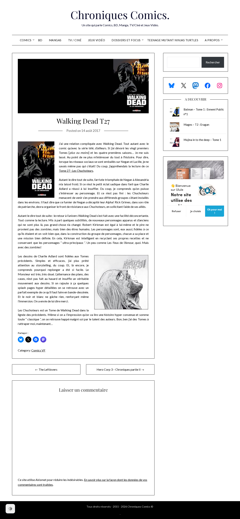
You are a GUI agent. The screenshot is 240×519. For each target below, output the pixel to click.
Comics (26, 40)
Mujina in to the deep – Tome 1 (202, 139)
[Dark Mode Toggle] (10, 508)
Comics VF (38, 350)
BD (40, 40)
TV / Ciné (75, 40)
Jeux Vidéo (96, 40)
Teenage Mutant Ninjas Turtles (172, 40)
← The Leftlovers (46, 369)
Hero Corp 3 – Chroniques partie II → (120, 369)
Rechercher (213, 62)
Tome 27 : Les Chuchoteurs (76, 170)
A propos (212, 40)
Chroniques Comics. (120, 14)
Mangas (55, 40)
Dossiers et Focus (126, 40)
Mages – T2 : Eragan (196, 124)
